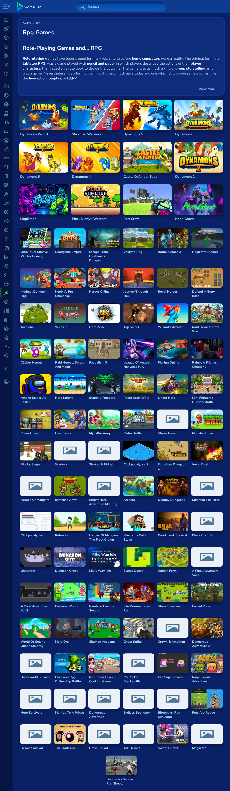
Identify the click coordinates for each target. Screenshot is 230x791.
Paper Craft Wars (136, 398)
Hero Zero (96, 327)
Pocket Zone (201, 606)
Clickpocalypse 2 (136, 464)
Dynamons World (34, 134)
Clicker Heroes (31, 362)
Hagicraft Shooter (205, 252)
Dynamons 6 (30, 176)
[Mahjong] (6, 238)
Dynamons (183, 134)
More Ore (62, 642)
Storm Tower (167, 433)
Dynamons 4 (81, 176)
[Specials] (6, 55)
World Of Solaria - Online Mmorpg (34, 644)
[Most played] (6, 28)
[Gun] (6, 212)
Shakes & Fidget (101, 464)
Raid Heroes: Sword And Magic (69, 364)
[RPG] (6, 292)
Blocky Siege (30, 464)
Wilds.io (61, 327)
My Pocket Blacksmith (132, 679)
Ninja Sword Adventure (201, 679)
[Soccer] (6, 328)
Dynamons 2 (185, 176)
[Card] (6, 149)
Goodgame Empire (68, 252)
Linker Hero (166, 398)
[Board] (6, 113)
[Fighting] (6, 185)
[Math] (6, 256)
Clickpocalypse (32, 535)
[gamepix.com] (29, 6)
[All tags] (6, 368)
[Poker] (6, 265)
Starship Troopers (102, 398)
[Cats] (6, 140)
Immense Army (66, 500)
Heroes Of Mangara (35, 500)
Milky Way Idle (100, 571)
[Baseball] (6, 95)
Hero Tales (63, 433)
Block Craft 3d (202, 535)
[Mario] (6, 247)
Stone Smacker (169, 606)
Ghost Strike (133, 642)
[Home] (6, 19)
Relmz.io (61, 535)
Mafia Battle (133, 433)
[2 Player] (6, 86)
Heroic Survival (32, 748)
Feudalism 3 (98, 362)
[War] (6, 337)
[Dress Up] (6, 167)
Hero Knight (64, 398)
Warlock (61, 464)
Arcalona (27, 327)
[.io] (6, 221)
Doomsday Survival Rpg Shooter (120, 781)
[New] (6, 37)
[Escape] (6, 176)
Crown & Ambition (171, 642)
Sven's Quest (133, 571)
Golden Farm (167, 571)
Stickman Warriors (86, 134)
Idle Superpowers (171, 677)
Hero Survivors (31, 712)
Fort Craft (131, 219)
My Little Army (100, 433)
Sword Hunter (168, 748)
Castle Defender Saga (140, 176)
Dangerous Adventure (97, 714)
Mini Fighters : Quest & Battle (203, 400)
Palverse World (66, 606)
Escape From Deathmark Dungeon (98, 256)
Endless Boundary (137, 712)
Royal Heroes (168, 291)
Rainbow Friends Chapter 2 (204, 364)
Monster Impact (203, 433)
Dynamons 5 (133, 134)
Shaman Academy (102, 642)
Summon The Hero (206, 500)
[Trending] (6, 46)
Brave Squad (98, 748)
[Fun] (6, 203)
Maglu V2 (199, 748)
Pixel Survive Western (89, 219)
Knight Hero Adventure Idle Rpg (103, 502)
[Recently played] (6, 73)
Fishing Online (168, 362)
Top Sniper (131, 327)
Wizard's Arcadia (170, 327)
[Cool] (6, 158)
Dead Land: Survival (172, 535)
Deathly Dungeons (171, 500)
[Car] (6, 131)
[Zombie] (6, 355)
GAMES (27, 23)
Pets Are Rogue (203, 712)
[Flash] (6, 194)
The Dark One (65, 748)
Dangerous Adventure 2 (201, 644)
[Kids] (6, 230)
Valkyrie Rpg (133, 252)
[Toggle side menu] (5, 6)
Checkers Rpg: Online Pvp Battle (68, 679)
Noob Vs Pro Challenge (64, 293)
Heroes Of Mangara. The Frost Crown (104, 537)
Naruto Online (99, 291)
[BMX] (6, 122)
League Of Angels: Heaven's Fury (137, 364)
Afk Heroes (132, 748)
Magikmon (28, 219)
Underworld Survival (35, 677)
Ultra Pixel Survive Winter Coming (34, 254)
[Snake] (6, 319)
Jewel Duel (200, 464)
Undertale (28, 571)
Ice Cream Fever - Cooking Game (102, 679)
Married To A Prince (69, 712)
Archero (129, 500)
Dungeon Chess (66, 571)
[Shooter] (6, 301)
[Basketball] (6, 104)
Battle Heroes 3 (169, 252)
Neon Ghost (184, 219)
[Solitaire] (6, 310)
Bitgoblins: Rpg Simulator (169, 714)
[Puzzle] (6, 274)
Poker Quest (30, 433)
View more (207, 89)
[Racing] (6, 283)
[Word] (6, 346)
